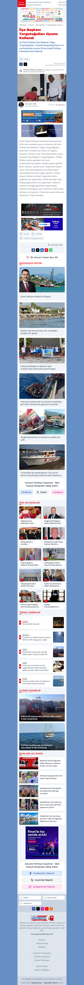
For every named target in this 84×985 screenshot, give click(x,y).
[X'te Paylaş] (25, 64)
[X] (38, 909)
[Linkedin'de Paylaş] (42, 250)
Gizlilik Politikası (42, 956)
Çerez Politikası (42, 960)
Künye (42, 940)
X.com (43, 492)
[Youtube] (47, 909)
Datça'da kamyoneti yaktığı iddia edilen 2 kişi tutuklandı (53, 3)
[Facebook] (33, 909)
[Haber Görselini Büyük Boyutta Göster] (42, 87)
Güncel (31, 25)
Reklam (42, 947)
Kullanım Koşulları (42, 953)
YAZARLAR (27, 903)
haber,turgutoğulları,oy (33, 238)
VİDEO (25, 898)
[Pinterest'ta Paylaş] (46, 250)
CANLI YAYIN (51, 898)
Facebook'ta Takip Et (43, 873)
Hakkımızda (42, 943)
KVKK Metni (42, 966)
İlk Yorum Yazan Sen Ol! (44, 257)
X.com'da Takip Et (44, 880)
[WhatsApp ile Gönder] (50, 250)
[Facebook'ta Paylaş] (21, 64)
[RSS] (51, 909)
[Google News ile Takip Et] (60, 104)
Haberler (22, 25)
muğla (26, 59)
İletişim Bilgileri (42, 970)
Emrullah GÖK (31, 105)
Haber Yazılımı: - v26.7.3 (42, 983)
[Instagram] (42, 909)
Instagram (58, 492)
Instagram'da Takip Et (44, 887)
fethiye (39, 234)
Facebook (26, 492)
